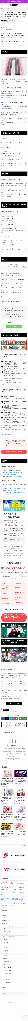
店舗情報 (5, 915)
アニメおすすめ (6, 976)
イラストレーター (7, 967)
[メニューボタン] (2, 5)
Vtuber (4, 711)
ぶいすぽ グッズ (10, 711)
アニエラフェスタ (7, 982)
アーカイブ (3, 991)
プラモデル (6, 934)
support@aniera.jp (17, 476)
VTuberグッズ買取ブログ (8, 936)
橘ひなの (16, 711)
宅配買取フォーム (10, 398)
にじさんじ (6, 942)
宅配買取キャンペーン (7, 958)
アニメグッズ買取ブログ (8, 926)
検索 (25, 845)
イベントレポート (7, 970)
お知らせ (5, 955)
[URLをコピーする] (25, 718)
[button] (3, 718)
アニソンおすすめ (7, 973)
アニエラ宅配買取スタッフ (14, 746)
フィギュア (6, 928)
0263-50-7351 (13, 490)
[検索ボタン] (26, 5)
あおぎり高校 (6, 947)
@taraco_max (5, 104)
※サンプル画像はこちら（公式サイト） (11, 87)
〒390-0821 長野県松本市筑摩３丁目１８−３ (15, 488)
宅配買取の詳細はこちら (8, 434)
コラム (4, 964)
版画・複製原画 (7, 931)
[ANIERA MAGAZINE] (14, 5)
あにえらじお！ (6, 979)
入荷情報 (5, 917)
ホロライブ (6, 939)
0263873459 (13, 474)
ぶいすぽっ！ (6, 944)
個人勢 (5, 953)
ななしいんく (6, 950)
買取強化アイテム (7, 923)
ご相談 (20, 429)
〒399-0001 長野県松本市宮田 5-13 (13, 472)
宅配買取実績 (5, 20)
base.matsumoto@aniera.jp (19, 492)
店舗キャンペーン (7, 920)
